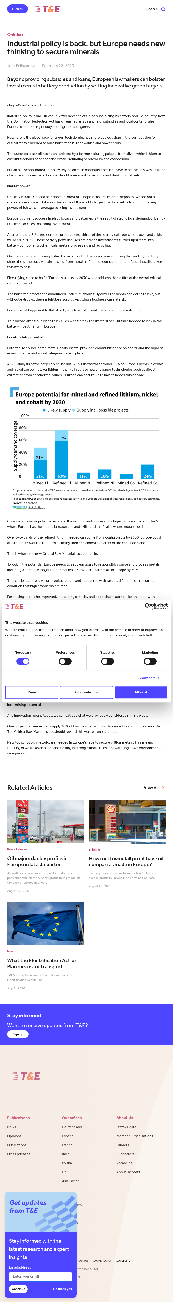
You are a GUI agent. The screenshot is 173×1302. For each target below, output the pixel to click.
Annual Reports (128, 1172)
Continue (18, 1289)
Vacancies (124, 1163)
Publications (17, 1145)
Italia (65, 1154)
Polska (67, 1163)
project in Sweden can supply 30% (41, 726)
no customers (131, 310)
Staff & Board (126, 1127)
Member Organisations (134, 1136)
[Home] (47, 9)
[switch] (65, 661)
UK (64, 1172)
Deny (32, 692)
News (11, 1127)
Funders (122, 1145)
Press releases (18, 1154)
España (67, 1136)
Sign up (18, 1034)
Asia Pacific (71, 1181)
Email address (20, 1267)
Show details (149, 678)
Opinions (14, 1136)
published (29, 105)
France (67, 1145)
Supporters (125, 1154)
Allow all (141, 692)
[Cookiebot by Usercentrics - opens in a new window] (148, 606)
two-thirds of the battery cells (97, 234)
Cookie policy (102, 1260)
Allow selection (86, 692)
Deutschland (72, 1127)
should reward (65, 731)
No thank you (62, 1289)
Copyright (123, 1260)
